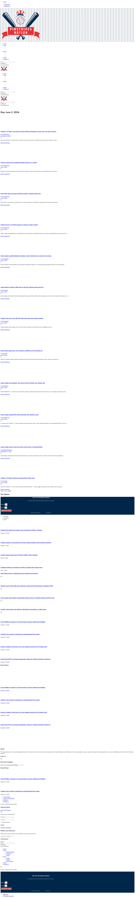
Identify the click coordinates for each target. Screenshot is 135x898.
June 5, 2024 (4, 419)
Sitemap (5, 800)
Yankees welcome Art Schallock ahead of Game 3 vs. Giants (19, 163)
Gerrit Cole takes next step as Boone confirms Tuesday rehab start (21, 194)
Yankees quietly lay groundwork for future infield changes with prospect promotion (26, 543)
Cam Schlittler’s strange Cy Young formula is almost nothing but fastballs (23, 622)
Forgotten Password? (6, 827)
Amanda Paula (5, 134)
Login (4, 2)
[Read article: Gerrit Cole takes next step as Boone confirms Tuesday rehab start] (67, 183)
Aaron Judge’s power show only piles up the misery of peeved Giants (21, 447)
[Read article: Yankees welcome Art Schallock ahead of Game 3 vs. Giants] (67, 152)
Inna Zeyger (5, 290)
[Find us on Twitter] (1, 759)
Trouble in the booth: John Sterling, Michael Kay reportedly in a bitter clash (23, 609)
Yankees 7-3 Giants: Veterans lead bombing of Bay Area (18, 478)
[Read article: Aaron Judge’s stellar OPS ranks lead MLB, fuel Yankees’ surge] (67, 403)
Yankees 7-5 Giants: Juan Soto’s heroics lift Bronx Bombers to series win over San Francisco (28, 131)
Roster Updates (10, 47)
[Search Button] (14, 843)
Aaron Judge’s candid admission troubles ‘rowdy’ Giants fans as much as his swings (26, 256)
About (5, 57)
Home (4, 44)
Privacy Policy (6, 797)
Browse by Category (6, 765)
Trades (8, 53)
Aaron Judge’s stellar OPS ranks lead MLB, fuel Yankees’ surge (20, 415)
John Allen (4, 353)
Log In (2, 841)
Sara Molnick (5, 259)
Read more (5, 143)
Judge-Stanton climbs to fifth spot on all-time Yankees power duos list (22, 287)
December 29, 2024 (6, 136)
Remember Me (6, 822)
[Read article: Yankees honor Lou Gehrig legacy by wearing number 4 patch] (67, 214)
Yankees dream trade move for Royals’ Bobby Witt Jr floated (19, 555)
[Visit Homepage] (21, 41)
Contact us (6, 59)
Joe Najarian (5, 386)
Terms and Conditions (8, 798)
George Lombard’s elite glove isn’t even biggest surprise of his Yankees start (24, 647)
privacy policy (43, 512)
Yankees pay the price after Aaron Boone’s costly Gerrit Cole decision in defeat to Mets (27, 586)
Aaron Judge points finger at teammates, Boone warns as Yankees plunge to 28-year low (27, 598)
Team (4, 45)
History (8, 50)
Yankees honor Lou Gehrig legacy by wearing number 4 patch (19, 225)
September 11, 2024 (6, 451)
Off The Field (9, 56)
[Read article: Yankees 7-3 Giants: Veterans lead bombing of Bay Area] (67, 467)
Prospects (8, 48)
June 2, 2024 (4, 167)
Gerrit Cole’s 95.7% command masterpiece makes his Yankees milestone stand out (25, 659)
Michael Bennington (7, 450)
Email (2, 507)
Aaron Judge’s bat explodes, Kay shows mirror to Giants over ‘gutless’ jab (23, 383)
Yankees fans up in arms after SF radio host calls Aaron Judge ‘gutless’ (22, 318)
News (4, 51)
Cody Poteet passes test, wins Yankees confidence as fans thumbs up (21, 351)
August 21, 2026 (5, 690)
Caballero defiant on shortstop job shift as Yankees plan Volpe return (21, 567)
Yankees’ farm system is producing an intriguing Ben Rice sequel (20, 634)
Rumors (8, 54)
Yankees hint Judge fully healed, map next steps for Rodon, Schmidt (21, 530)
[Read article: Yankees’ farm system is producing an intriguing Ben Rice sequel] (67, 694)
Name (3, 504)
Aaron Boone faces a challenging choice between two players (19, 573)
